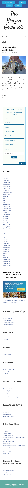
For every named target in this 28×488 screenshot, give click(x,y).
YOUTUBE (22, 2)
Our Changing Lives (8, 324)
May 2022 (5, 239)
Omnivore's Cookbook (8, 449)
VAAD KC (5, 374)
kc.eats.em (6, 412)
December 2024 (7, 186)
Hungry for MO (7, 354)
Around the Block (7, 318)
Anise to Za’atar (7, 433)
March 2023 (6, 223)
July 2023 (5, 218)
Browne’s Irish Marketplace (9, 48)
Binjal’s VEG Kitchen (8, 435)
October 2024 (6, 190)
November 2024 (7, 188)
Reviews (6, 94)
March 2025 (6, 180)
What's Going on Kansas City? (10, 397)
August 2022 (6, 235)
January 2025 (6, 184)
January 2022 (6, 247)
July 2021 (5, 253)
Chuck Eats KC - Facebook (9, 389)
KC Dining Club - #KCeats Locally (11, 393)
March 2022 (6, 243)
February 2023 (6, 225)
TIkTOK (9, 5)
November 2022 (7, 231)
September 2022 (7, 233)
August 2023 (6, 216)
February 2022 (6, 245)
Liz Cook (5, 472)
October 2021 (6, 249)
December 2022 (7, 229)
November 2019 (7, 265)
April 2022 (5, 241)
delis (5, 96)
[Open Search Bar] (25, 36)
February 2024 (6, 204)
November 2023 (7, 210)
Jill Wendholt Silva (7, 474)
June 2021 (5, 255)
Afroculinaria (6, 431)
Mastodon (14, 482)
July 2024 (5, 196)
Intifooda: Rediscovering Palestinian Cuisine (14, 437)
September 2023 (7, 214)
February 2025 (6, 182)
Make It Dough (7, 443)
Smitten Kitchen (7, 451)
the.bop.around (7, 414)
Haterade (5, 339)
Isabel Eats (6, 439)
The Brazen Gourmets (14, 20)
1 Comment (6, 97)
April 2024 (5, 202)
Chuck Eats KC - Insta (8, 416)
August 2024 (6, 194)
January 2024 (6, 206)
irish (13, 96)
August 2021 (6, 251)
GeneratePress (14, 485)
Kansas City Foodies (8, 391)
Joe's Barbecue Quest (8, 441)
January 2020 (6, 261)
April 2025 (5, 178)
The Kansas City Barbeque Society (12, 369)
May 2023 (5, 220)
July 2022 (5, 237)
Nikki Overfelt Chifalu (8, 470)
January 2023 (6, 227)
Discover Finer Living (8, 322)
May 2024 (5, 200)
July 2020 (5, 257)
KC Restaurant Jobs (8, 395)
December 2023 (7, 208)
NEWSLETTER (8, 2)
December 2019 (7, 263)
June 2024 (5, 198)
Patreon (18, 5)
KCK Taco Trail (6, 372)
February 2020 (6, 259)
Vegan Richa (6, 453)
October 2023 (6, 212)
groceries (9, 96)
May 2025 (5, 176)
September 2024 (7, 192)
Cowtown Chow (7, 320)
